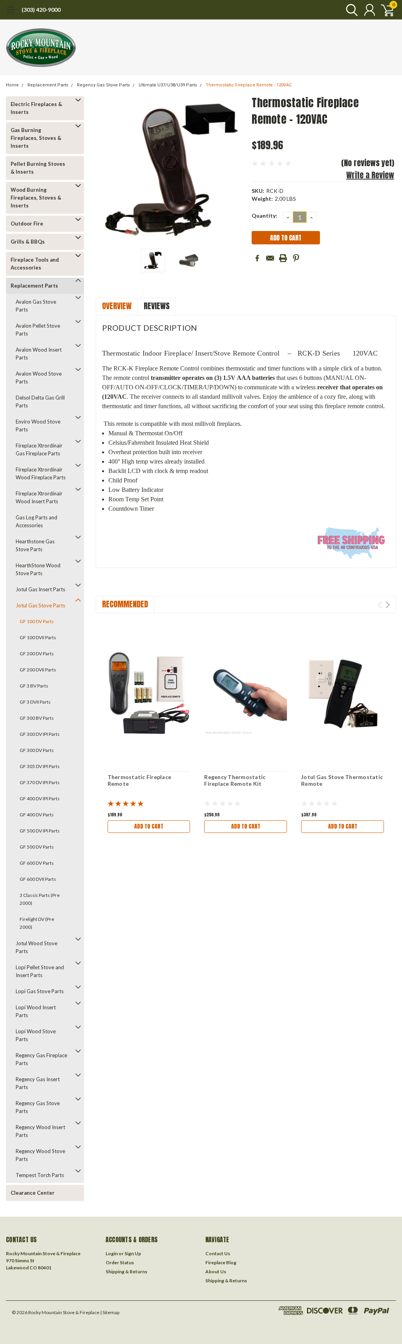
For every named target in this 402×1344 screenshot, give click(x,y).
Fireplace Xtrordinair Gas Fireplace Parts (39, 449)
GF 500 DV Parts (37, 847)
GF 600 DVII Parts (38, 879)
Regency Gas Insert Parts (38, 1083)
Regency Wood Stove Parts (40, 1155)
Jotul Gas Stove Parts (40, 605)
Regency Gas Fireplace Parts (41, 1059)
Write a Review (370, 175)
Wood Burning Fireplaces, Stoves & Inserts (36, 198)
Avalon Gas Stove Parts (36, 306)
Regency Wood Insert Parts (40, 1131)
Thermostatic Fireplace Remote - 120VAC (249, 85)
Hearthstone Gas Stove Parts (35, 545)
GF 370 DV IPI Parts (40, 782)
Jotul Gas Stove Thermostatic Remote (342, 780)
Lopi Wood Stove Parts (36, 1035)
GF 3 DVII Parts (35, 702)
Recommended (125, 604)
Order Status (120, 1262)
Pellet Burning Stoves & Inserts (38, 168)
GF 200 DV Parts (37, 653)
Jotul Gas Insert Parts (40, 589)
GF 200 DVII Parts (38, 670)
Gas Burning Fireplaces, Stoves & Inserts (36, 138)
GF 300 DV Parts (37, 750)
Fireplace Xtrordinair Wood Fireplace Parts (41, 473)
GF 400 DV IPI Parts (40, 798)
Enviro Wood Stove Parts (38, 425)
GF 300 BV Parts (37, 718)
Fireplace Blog (220, 1262)
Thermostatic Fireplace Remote (140, 780)
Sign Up (132, 1253)
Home (12, 85)
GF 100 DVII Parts (38, 637)
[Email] (270, 258)
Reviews (157, 306)
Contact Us (217, 1253)
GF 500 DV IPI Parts (40, 831)
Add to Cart (148, 826)
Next (236, 170)
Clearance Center (33, 1193)
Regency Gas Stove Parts (103, 85)
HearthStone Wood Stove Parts (38, 569)
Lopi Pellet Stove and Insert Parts (40, 971)
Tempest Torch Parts (40, 1175)
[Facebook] (257, 258)
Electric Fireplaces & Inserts (36, 108)
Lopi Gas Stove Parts (40, 991)
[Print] (283, 258)
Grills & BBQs (28, 241)
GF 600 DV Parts (37, 863)
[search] (350, 10)
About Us (215, 1271)
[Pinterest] (296, 258)
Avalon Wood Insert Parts (39, 354)
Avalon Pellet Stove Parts (38, 330)
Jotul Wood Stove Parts (36, 947)
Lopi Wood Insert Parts (36, 1011)
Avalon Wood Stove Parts (39, 377)
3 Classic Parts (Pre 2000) (40, 899)
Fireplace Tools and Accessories (35, 264)
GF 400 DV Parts (37, 815)
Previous (105, 170)
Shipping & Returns (126, 1271)
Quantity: (264, 215)
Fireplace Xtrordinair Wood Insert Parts (39, 497)
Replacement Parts (47, 85)
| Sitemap (109, 1312)
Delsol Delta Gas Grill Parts (40, 401)
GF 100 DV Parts (37, 621)
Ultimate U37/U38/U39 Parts (168, 85)
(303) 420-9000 (41, 9)
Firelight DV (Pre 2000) (37, 923)
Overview (117, 306)
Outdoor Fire (27, 223)
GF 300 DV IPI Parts (40, 734)
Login (112, 1253)
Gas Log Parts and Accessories (36, 521)
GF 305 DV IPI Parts (40, 766)
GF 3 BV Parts (34, 686)
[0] (384, 10)
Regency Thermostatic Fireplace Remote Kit (234, 780)
